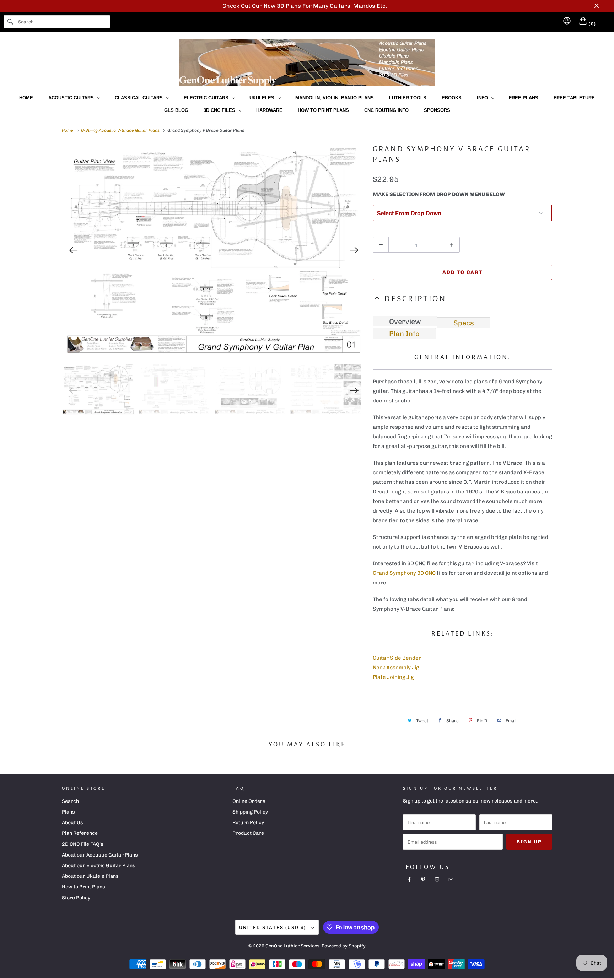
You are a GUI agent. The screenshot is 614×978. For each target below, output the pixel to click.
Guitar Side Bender (397, 658)
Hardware (269, 110)
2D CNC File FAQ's (82, 844)
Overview (405, 321)
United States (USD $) (273, 927)
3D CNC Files (221, 110)
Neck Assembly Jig (396, 667)
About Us (72, 823)
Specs (463, 323)
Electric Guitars (207, 98)
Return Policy (248, 823)
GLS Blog (176, 110)
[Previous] (73, 250)
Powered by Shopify (344, 946)
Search (70, 801)
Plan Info (404, 333)
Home (26, 98)
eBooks (452, 98)
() (591, 23)
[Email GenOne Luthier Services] (451, 879)
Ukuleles (263, 98)
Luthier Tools (407, 98)
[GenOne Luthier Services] (307, 62)
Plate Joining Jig (393, 677)
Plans (68, 812)
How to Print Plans (323, 110)
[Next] (354, 250)
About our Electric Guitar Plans (98, 866)
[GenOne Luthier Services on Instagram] (437, 879)
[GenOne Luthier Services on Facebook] (409, 879)
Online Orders (248, 801)
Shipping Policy (250, 812)
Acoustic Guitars (72, 98)
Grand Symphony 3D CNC (404, 573)
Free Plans (523, 98)
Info (484, 98)
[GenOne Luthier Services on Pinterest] (423, 879)
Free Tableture (574, 98)
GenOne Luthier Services (292, 946)
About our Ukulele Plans (90, 876)
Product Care (248, 833)
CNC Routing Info (386, 110)
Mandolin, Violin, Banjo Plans (334, 98)
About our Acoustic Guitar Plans (100, 855)
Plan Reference (80, 833)
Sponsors (437, 110)
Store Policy (76, 898)
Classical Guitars (140, 98)
